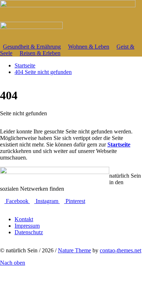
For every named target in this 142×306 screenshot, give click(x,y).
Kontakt (24, 219)
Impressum (27, 226)
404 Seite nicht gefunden (43, 72)
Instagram (47, 201)
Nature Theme (74, 250)
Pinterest (74, 201)
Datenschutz (29, 232)
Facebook (17, 201)
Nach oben (12, 263)
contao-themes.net (120, 250)
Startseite (118, 144)
